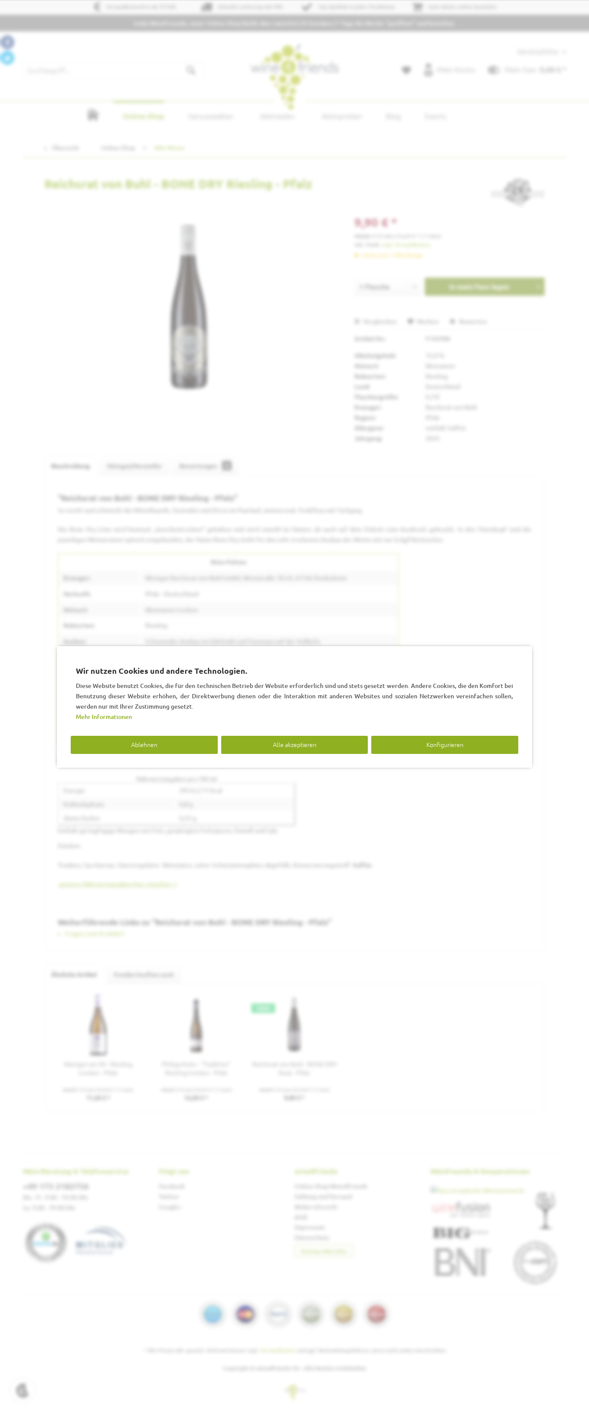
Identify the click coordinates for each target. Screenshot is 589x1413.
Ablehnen (144, 744)
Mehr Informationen (104, 717)
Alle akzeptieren (294, 744)
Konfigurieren (445, 744)
